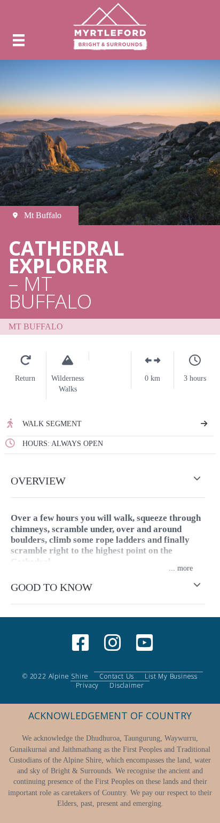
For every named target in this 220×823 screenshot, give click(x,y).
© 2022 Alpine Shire (55, 676)
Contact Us (116, 676)
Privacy (87, 685)
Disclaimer (126, 685)
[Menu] (18, 40)
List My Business (171, 676)
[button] (110, 481)
